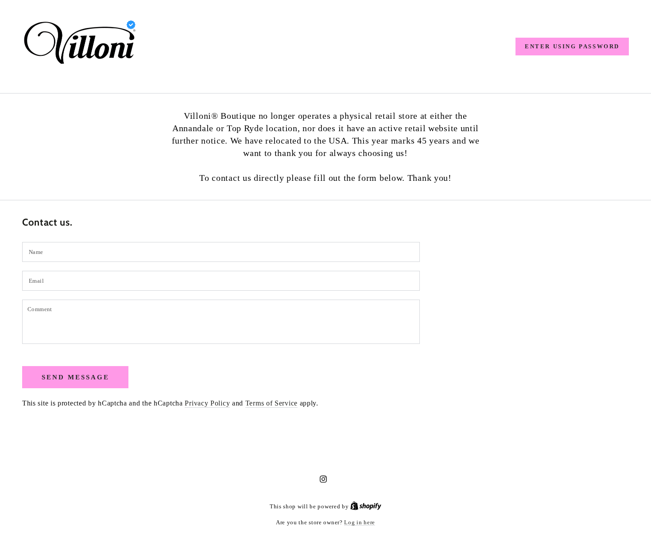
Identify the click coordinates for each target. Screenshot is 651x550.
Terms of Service (271, 403)
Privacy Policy (207, 403)
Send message (75, 377)
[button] (572, 46)
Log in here (359, 522)
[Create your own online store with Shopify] (365, 506)
